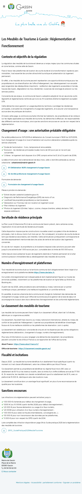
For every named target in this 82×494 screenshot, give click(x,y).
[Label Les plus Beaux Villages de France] (63, 24)
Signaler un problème (71, 482)
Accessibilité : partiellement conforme (46, 482)
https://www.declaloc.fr (44, 272)
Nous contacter (9, 471)
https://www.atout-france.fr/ (26, 344)
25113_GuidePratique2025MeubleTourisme (25, 430)
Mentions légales (23, 482)
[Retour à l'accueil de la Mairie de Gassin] (7, 453)
